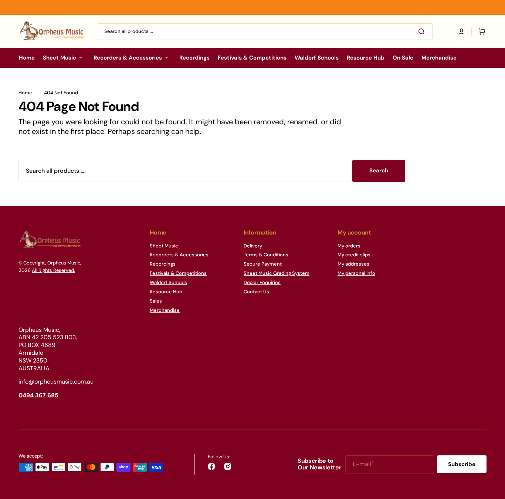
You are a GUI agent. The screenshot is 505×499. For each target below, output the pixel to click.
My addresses (353, 264)
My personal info (356, 273)
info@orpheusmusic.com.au (56, 381)
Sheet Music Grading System (276, 273)
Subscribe (461, 464)
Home (25, 93)
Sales (156, 301)
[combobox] (265, 31)
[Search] (423, 31)
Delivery (253, 246)
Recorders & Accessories (179, 255)
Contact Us (256, 292)
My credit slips (354, 255)
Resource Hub (166, 292)
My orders (349, 246)
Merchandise (165, 310)
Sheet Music (164, 246)
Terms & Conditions (266, 255)
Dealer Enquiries (262, 282)
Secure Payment (263, 264)
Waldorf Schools (168, 282)
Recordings (163, 264)
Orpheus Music (63, 263)
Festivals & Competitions (178, 273)
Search (378, 170)
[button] (461, 31)
